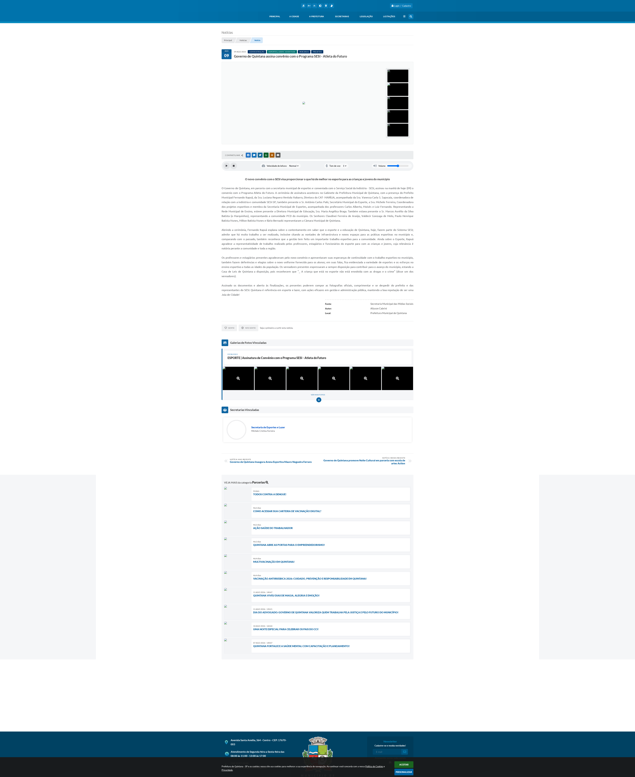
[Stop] (233, 166)
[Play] (226, 166)
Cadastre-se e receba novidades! (390, 745)
